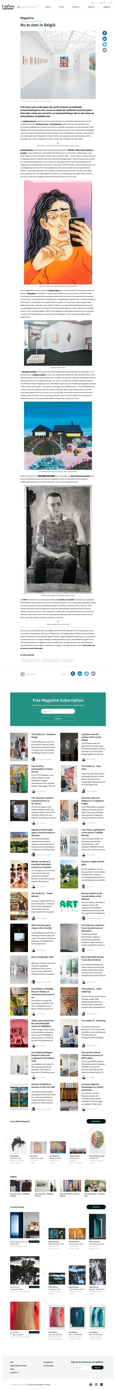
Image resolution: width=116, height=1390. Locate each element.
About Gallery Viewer (18, 1365)
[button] (104, 33)
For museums (49, 1365)
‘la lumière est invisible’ (65, 599)
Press (12, 1369)
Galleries (91, 7)
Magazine (107, 7)
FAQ (11, 1362)
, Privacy (47, 1384)
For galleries (48, 1362)
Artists (61, 7)
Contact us (14, 1372)
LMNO (24, 599)
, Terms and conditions (35, 1384)
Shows (47, 7)
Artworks (75, 7)
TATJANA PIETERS (46, 475)
